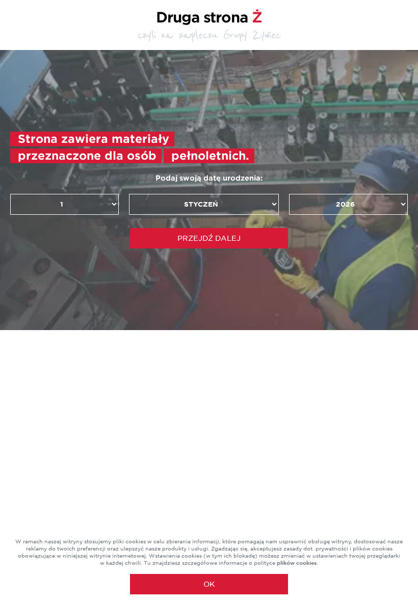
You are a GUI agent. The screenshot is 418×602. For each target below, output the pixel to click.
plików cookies (297, 563)
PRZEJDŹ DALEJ (209, 238)
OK (209, 584)
